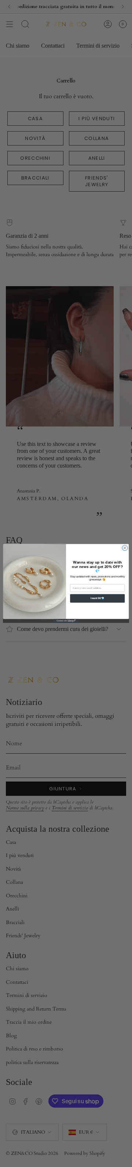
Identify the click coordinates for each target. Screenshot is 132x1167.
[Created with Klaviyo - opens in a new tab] (66, 621)
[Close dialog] (125, 548)
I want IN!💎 (97, 598)
